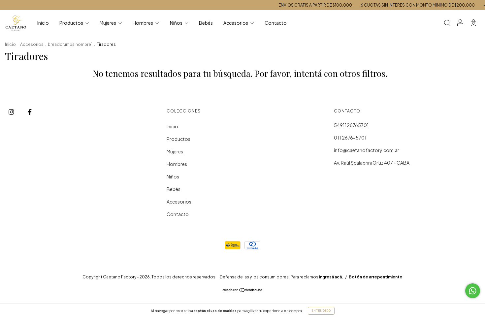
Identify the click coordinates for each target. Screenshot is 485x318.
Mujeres (108, 23)
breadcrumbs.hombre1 (70, 44)
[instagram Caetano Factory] (11, 111)
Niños (176, 23)
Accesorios (236, 23)
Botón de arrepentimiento (376, 276)
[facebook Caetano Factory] (29, 111)
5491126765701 (351, 125)
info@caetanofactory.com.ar (366, 150)
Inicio (43, 23)
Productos (71, 23)
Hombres (143, 23)
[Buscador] (447, 23)
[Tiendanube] (242, 290)
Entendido (321, 310)
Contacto (276, 23)
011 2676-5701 (350, 138)
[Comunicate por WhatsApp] (472, 290)
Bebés (206, 23)
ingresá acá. (331, 276)
